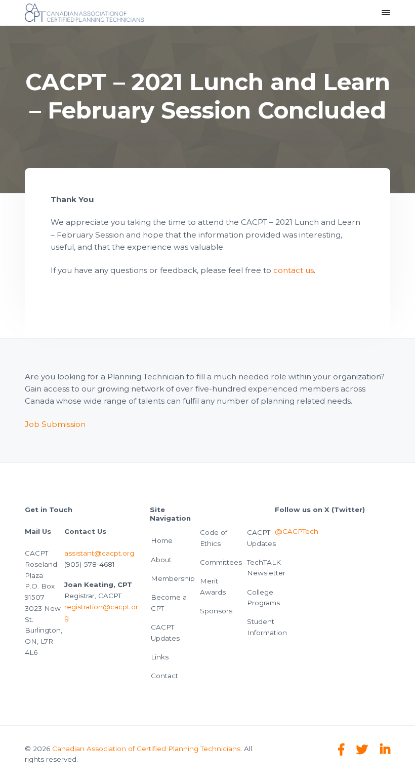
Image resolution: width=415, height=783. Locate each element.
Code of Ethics (213, 537)
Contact (164, 676)
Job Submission (55, 424)
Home (162, 540)
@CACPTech (296, 531)
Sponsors (216, 611)
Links (160, 657)
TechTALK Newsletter (266, 567)
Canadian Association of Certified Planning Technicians (146, 749)
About (161, 560)
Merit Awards (213, 586)
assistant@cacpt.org (99, 553)
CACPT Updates (165, 632)
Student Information (267, 627)
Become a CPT (169, 602)
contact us (293, 270)
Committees (221, 562)
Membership (173, 578)
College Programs (263, 597)
